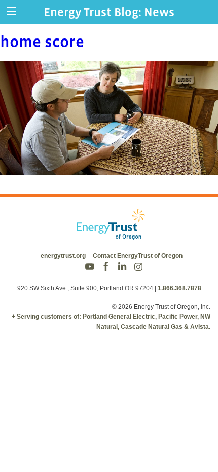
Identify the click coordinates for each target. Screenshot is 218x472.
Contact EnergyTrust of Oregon (138, 255)
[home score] (109, 168)
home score (42, 41)
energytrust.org (63, 255)
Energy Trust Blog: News (109, 12)
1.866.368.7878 (179, 288)
